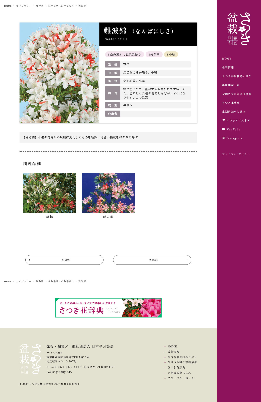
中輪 (172, 54)
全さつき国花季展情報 (182, 362)
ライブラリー (24, 5)
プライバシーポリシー (236, 154)
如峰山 (153, 260)
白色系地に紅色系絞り (61, 5)
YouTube (233, 129)
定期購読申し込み (234, 111)
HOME (227, 58)
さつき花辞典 (231, 103)
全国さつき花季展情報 (237, 94)
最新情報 (228, 67)
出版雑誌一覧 (231, 85)
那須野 (66, 260)
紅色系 (40, 5)
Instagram (234, 138)
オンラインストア (238, 120)
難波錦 (82, 5)
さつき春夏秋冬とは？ (237, 76)
